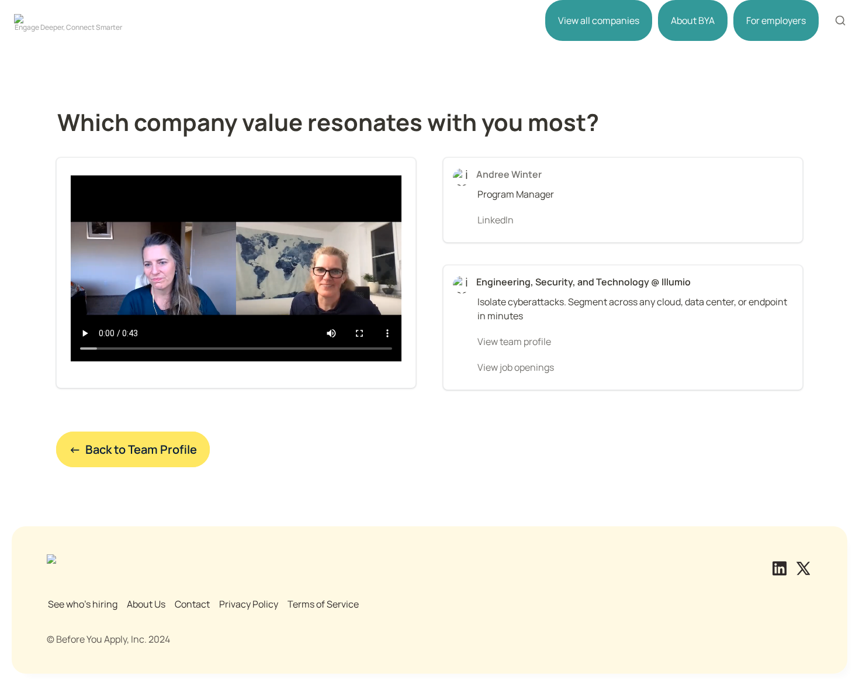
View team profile (514, 341)
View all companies (598, 20)
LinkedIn (495, 219)
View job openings (515, 367)
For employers (776, 20)
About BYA (693, 20)
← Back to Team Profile (133, 449)
